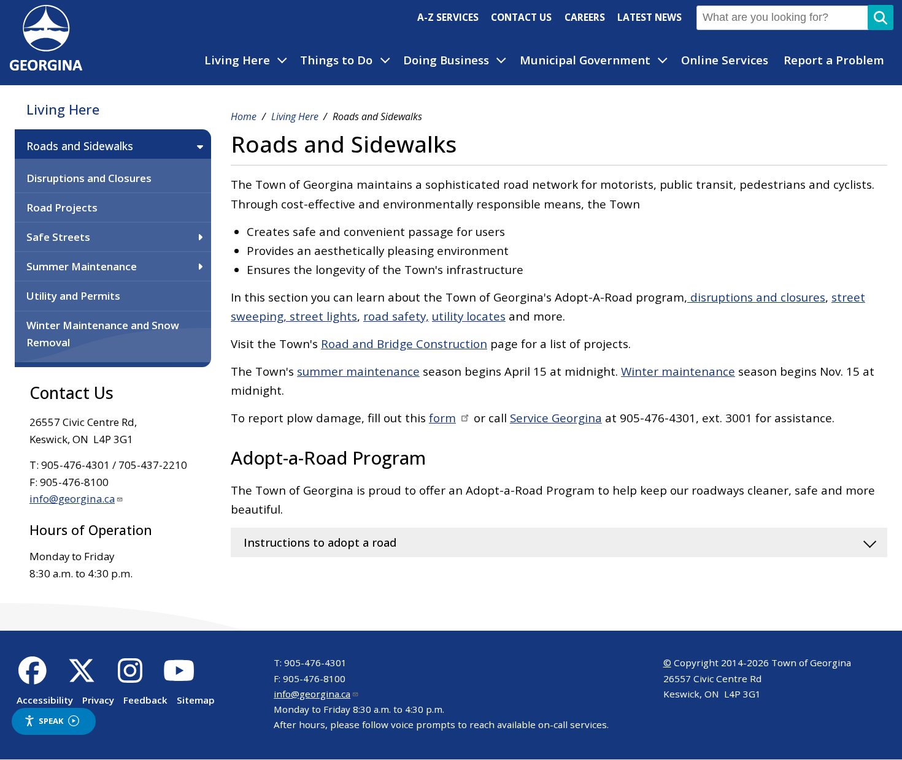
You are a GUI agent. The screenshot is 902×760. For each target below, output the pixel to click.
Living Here (237, 60)
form (442, 418)
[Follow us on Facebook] (32, 677)
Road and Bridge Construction (404, 344)
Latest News (649, 17)
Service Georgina (556, 418)
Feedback (145, 700)
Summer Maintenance (81, 266)
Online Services (724, 60)
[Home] (46, 66)
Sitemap (196, 700)
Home (243, 116)
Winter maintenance (678, 371)
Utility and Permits (73, 296)
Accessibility (45, 700)
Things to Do (336, 60)
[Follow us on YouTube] (178, 677)
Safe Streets (58, 237)
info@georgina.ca (72, 499)
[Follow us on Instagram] (130, 677)
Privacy (98, 700)
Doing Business (446, 60)
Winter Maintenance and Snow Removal (102, 333)
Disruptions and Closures (89, 178)
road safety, (396, 316)
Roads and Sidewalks (79, 146)
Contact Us (521, 17)
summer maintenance (358, 371)
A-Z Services (448, 17)
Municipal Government (585, 60)
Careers (585, 17)
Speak (51, 720)
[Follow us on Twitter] (81, 677)
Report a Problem (834, 60)
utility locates (469, 316)
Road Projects (62, 207)
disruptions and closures (756, 297)
